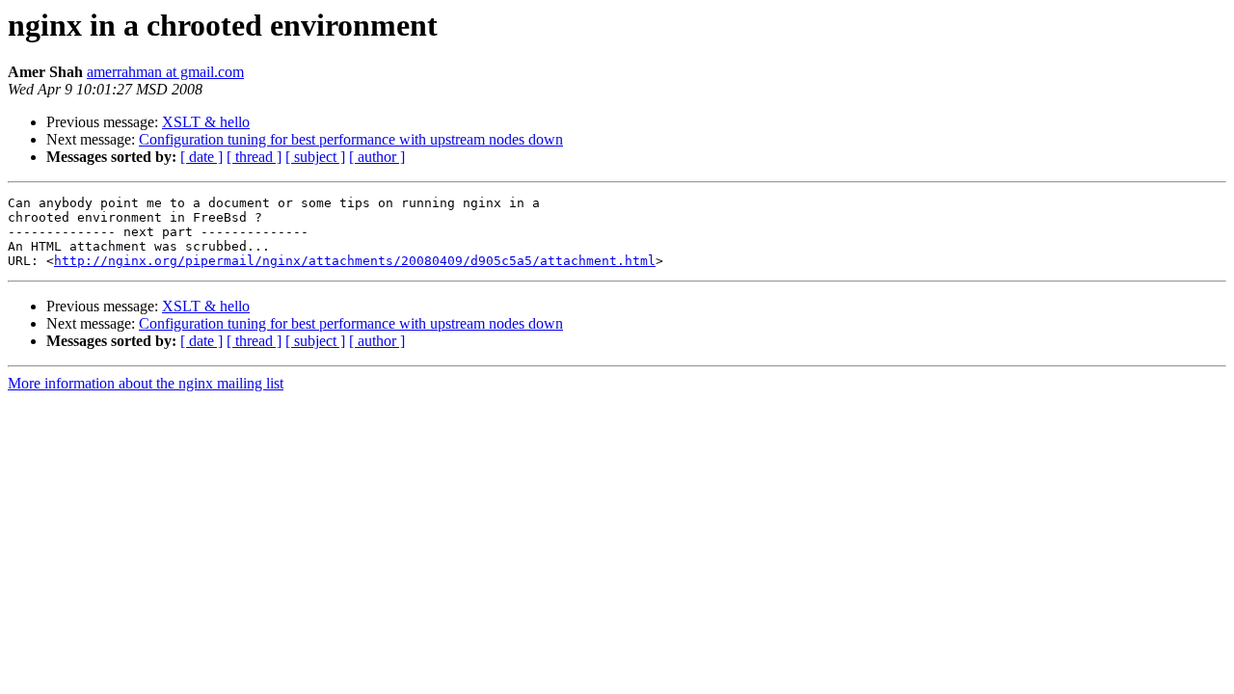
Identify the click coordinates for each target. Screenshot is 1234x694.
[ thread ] (254, 156)
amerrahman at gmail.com (165, 72)
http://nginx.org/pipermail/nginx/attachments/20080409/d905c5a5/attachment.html (355, 261)
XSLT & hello (206, 122)
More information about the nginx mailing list (145, 383)
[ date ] (201, 156)
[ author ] (377, 156)
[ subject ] (315, 156)
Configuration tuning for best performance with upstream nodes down (351, 139)
